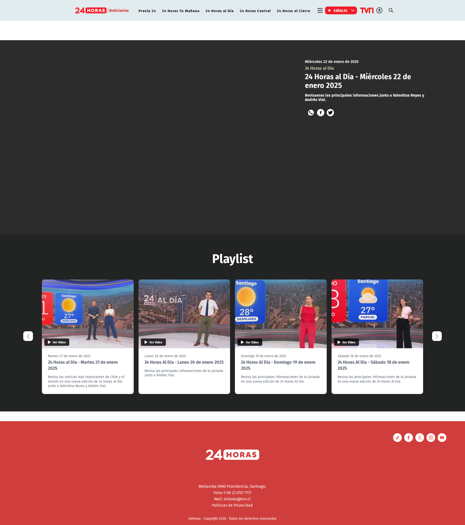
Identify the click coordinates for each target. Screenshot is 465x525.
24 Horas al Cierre (293, 10)
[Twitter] (330, 112)
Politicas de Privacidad (232, 505)
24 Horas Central (255, 10)
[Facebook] (320, 112)
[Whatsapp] (311, 112)
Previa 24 (147, 10)
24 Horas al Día (220, 10)
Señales (340, 10)
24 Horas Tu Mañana (181, 10)
